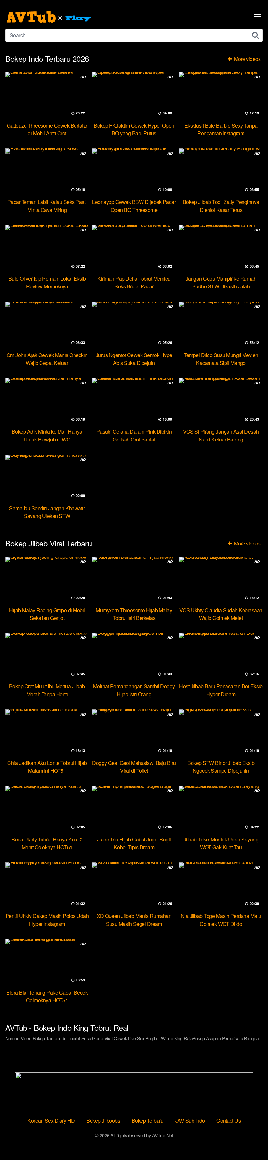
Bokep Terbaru (148, 1120)
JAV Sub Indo (190, 1120)
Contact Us (228, 1120)
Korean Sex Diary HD (51, 1120)
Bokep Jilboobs (103, 1120)
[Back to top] (250, 1139)
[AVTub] (49, 17)
